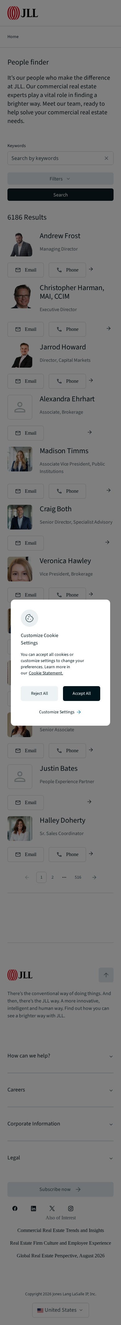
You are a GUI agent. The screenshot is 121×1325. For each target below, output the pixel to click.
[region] (60, 663)
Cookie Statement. (46, 673)
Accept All (82, 693)
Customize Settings (60, 712)
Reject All (39, 693)
